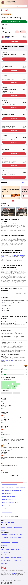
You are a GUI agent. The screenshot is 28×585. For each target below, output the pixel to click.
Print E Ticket (19, 534)
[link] (10, 192)
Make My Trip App (15, 549)
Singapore (13, 557)
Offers (11, 537)
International (4, 563)
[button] (25, 2)
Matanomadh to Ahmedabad (9, 137)
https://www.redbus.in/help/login (8, 360)
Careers (3, 530)
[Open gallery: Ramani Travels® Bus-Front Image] (8, 211)
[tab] (9, 293)
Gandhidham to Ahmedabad (9, 161)
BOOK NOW (14, 59)
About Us (3, 527)
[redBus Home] (6, 10)
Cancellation (12, 534)
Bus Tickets (4, 522)
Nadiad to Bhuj (5, 102)
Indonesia (7, 557)
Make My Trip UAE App (6, 552)
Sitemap (6, 537)
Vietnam (3, 560)
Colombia (15, 560)
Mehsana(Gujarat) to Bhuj (8, 126)
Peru (20, 560)
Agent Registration (18, 527)
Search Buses (14, 41)
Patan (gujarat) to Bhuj (8, 114)
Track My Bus (4, 534)
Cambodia (9, 560)
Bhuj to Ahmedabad (7, 66)
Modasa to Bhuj (6, 172)
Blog (15, 537)
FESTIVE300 (7, 196)
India (2, 557)
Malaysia (19, 557)
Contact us (9, 527)
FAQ (2, 537)
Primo (19, 537)
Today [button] (16, 31)
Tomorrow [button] (22, 31)
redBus (3, 256)
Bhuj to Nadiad (5, 78)
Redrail (7, 549)
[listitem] (3, 187)
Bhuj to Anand (5, 149)
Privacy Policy (15, 542)
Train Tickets (11, 522)
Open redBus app (14, 5)
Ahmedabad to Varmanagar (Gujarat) (9, 90)
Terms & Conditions (5, 542)
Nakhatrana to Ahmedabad (9, 54)
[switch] (24, 37)
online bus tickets (18, 255)
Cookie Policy (4, 545)
